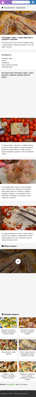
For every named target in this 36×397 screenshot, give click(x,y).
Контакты (4, 393)
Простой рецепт (9, 7)
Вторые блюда (20, 7)
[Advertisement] (18, 99)
